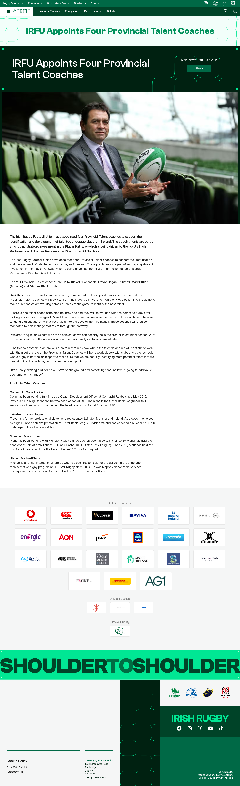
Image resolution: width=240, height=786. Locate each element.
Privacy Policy (17, 766)
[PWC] (102, 537)
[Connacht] (206, 3)
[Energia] (30, 537)
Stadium (79, 3)
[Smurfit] (30, 559)
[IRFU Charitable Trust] (120, 631)
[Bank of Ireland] (173, 516)
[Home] (21, 11)
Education (34, 3)
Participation (91, 11)
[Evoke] (84, 581)
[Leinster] (215, 3)
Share (199, 68)
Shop (94, 3)
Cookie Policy (17, 761)
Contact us (15, 772)
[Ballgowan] (173, 559)
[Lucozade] (173, 537)
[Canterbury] (66, 516)
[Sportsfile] (143, 608)
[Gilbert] (209, 537)
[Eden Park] (209, 559)
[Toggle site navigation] (6, 11)
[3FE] (96, 608)
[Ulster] (233, 3)
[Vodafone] (30, 516)
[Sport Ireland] (137, 559)
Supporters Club (57, 3)
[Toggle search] (235, 11)
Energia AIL (72, 11)
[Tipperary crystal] (120, 608)
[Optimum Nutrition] (66, 559)
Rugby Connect (12, 3)
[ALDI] (137, 537)
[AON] (66, 537)
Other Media (226, 777)
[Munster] (224, 3)
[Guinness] (102, 516)
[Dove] (102, 559)
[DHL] (120, 581)
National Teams (49, 11)
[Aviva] (137, 516)
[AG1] (155, 581)
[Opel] (209, 516)
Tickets (111, 11)
